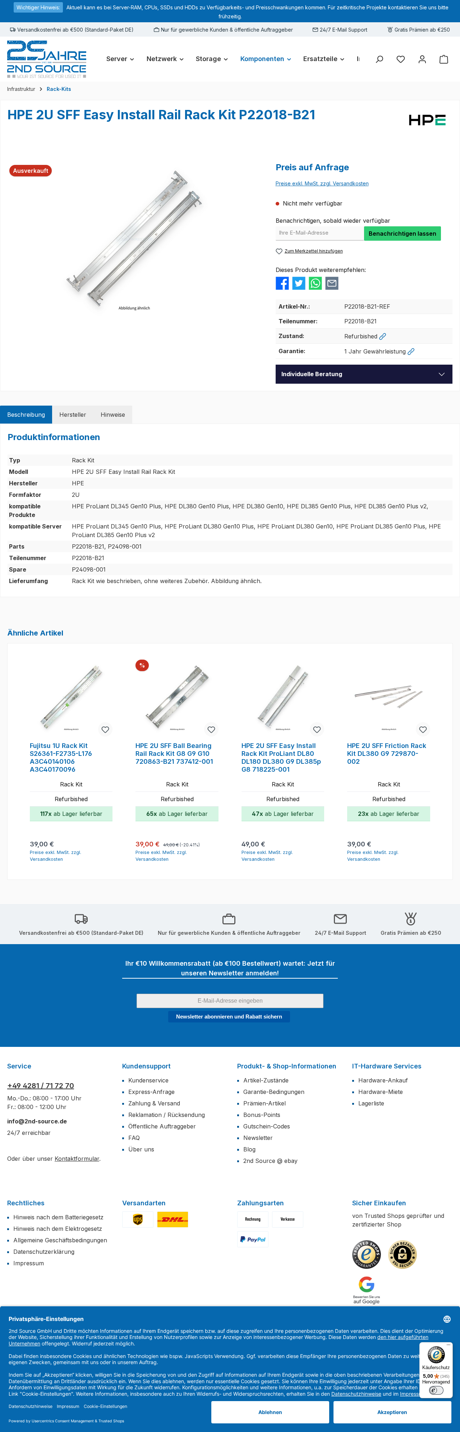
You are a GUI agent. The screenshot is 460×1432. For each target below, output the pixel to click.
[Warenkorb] (444, 59)
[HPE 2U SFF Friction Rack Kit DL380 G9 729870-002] (388, 698)
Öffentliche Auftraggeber (162, 1126)
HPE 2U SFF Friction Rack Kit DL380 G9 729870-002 (386, 753)
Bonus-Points (261, 1114)
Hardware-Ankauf (383, 1080)
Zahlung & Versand (154, 1103)
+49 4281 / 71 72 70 (40, 1085)
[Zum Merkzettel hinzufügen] (105, 729)
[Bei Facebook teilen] (282, 282)
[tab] (26, 415)
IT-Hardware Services (387, 1066)
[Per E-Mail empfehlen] (332, 282)
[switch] (436, 1390)
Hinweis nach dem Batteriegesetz (58, 1217)
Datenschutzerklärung (43, 1251)
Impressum (28, 1263)
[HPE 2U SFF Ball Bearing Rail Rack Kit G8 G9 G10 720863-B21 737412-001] (176, 698)
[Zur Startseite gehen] (46, 59)
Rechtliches (26, 1203)
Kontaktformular (77, 1158)
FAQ (134, 1137)
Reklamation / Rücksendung (166, 1114)
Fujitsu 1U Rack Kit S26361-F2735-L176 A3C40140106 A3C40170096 (61, 757)
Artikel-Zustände (266, 1080)
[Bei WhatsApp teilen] (315, 282)
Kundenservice (148, 1080)
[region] (134, 238)
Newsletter (258, 1137)
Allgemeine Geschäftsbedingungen (60, 1240)
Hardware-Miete (380, 1091)
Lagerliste (371, 1103)
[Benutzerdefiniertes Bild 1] (137, 1219)
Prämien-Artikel (264, 1103)
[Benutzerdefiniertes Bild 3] (252, 1239)
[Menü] (448, 1346)
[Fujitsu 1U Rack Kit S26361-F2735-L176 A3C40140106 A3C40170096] (71, 698)
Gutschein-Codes (266, 1126)
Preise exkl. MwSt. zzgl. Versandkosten (322, 183)
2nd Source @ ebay (270, 1160)
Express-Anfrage (151, 1091)
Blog (249, 1149)
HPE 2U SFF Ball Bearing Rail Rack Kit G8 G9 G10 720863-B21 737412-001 (174, 753)
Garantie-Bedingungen (273, 1091)
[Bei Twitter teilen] (299, 282)
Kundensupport (146, 1066)
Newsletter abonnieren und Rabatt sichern (229, 1016)
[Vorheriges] (23, 761)
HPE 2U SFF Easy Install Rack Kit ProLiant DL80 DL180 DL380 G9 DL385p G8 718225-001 (281, 757)
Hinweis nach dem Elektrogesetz (57, 1228)
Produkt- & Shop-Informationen (286, 1066)
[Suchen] (379, 59)
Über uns (141, 1149)
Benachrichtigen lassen (402, 233)
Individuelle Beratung (311, 374)
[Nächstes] (437, 761)
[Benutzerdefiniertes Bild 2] (172, 1219)
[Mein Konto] (422, 59)
